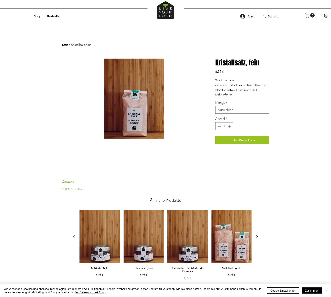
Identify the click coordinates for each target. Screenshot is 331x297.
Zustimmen (312, 290)
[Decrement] (219, 126)
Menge (221, 102)
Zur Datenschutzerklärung (90, 292)
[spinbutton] (224, 126)
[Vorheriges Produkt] (74, 236)
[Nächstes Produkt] (257, 236)
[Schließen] (326, 290)
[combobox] (242, 110)
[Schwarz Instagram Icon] (326, 15)
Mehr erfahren (224, 94)
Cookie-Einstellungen (283, 290)
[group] (165, 245)
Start (65, 45)
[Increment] (230, 126)
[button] (310, 15)
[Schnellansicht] (99, 236)
